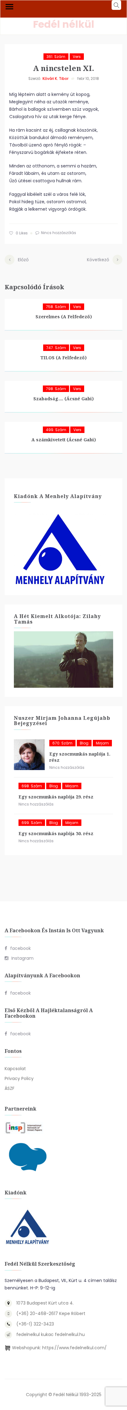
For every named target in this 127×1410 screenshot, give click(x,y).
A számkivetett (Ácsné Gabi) (63, 440)
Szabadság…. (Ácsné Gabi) (63, 399)
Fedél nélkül (63, 24)
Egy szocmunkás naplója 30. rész (55, 833)
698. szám (32, 786)
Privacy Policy (19, 1078)
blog (84, 743)
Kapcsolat (15, 1069)
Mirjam (102, 743)
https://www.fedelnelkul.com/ (74, 1348)
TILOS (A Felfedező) (63, 358)
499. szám (56, 429)
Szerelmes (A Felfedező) (63, 317)
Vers (77, 56)
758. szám (56, 306)
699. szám (32, 822)
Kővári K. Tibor (55, 78)
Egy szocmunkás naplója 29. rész (55, 797)
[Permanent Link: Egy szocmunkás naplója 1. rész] (29, 754)
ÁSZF (9, 1088)
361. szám (56, 56)
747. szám (56, 347)
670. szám (62, 743)
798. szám (56, 388)
